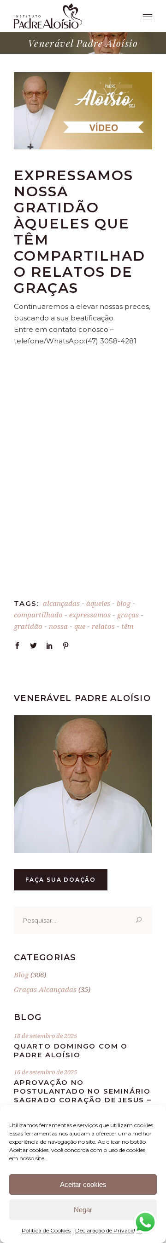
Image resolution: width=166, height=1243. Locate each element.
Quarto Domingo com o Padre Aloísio (71, 1050)
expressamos (90, 614)
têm (127, 626)
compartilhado (38, 614)
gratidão (28, 626)
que (79, 626)
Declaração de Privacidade (109, 1230)
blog (123, 603)
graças (128, 614)
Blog (21, 974)
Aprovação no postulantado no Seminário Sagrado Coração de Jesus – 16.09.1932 (83, 1095)
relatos (103, 626)
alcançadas (61, 603)
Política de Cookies (46, 1230)
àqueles (98, 603)
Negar (83, 1210)
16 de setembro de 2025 (45, 1072)
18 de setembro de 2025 (45, 1036)
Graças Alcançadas (45, 989)
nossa (58, 626)
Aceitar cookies (83, 1184)
